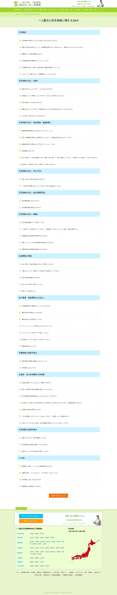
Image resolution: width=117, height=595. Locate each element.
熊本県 (47, 565)
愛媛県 (32, 562)
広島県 (32, 558)
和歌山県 (52, 551)
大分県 (42, 562)
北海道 (32, 533)
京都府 (37, 551)
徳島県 (34, 554)
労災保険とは (19, 9)
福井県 (47, 547)
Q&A (86, 572)
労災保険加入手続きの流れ (48, 9)
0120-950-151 (75, 520)
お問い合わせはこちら (58, 495)
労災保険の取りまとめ (32, 9)
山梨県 (44, 543)
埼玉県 (48, 541)
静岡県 (34, 543)
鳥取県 (58, 551)
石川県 (42, 547)
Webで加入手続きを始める (31, 516)
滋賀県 (62, 547)
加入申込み (70, 9)
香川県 (39, 554)
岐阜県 (32, 547)
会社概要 (77, 9)
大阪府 (32, 551)
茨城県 (53, 541)
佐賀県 (42, 565)
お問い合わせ (89, 9)
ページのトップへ (21, 508)
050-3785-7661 (85, 4)
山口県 (42, 558)
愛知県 (52, 547)
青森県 (37, 533)
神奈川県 (42, 541)
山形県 (32, 537)
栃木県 (58, 541)
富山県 (37, 547)
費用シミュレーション (31, 521)
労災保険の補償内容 (56, 575)
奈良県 (47, 551)
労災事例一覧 (46, 575)
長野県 (39, 543)
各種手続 (39, 572)
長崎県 (32, 565)
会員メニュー (97, 9)
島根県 (37, 558)
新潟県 (52, 537)
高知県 (37, 562)
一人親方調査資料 (78, 575)
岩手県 (42, 533)
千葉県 (37, 541)
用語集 (90, 572)
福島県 (47, 537)
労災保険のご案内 (25, 572)
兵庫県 (42, 551)
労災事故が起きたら (47, 572)
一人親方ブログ (96, 572)
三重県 (57, 547)
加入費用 (61, 9)
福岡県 (37, 565)
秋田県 (42, 537)
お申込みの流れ (38, 575)
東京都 (32, 541)
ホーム (18, 14)
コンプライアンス (79, 572)
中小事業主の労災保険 (67, 575)
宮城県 (37, 537)
